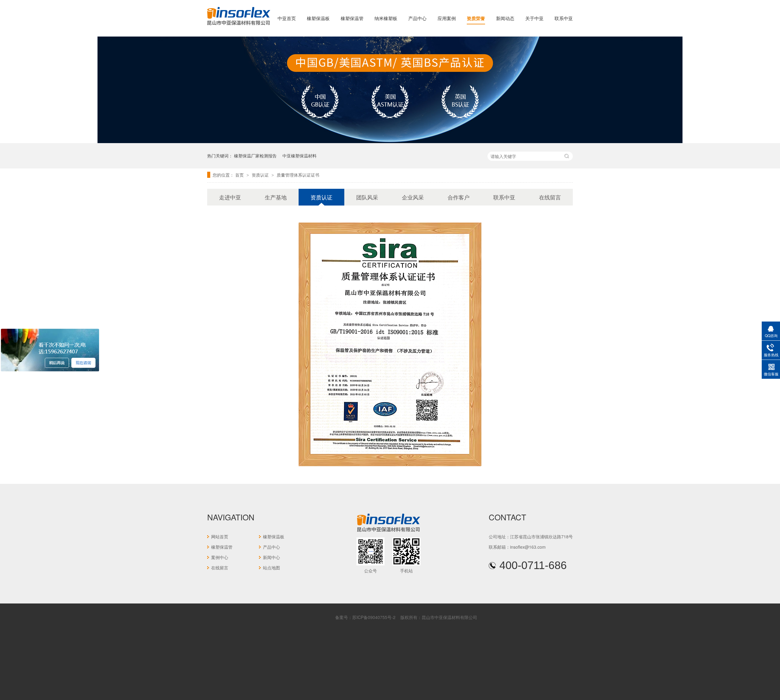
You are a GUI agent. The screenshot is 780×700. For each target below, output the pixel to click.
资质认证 (261, 175)
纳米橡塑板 (385, 18)
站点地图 (271, 568)
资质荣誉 (476, 18)
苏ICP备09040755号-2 (373, 617)
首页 (240, 175)
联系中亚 (564, 18)
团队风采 (367, 197)
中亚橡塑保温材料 (299, 156)
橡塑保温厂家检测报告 (255, 156)
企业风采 (413, 197)
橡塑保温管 (352, 18)
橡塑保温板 (318, 18)
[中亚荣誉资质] (390, 141)
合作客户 (459, 197)
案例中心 (219, 557)
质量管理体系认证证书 (298, 175)
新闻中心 (271, 557)
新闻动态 (505, 18)
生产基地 (276, 197)
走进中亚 (230, 197)
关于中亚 (534, 18)
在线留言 (550, 197)
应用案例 (447, 18)
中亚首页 (287, 18)
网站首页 (219, 536)
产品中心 (417, 18)
